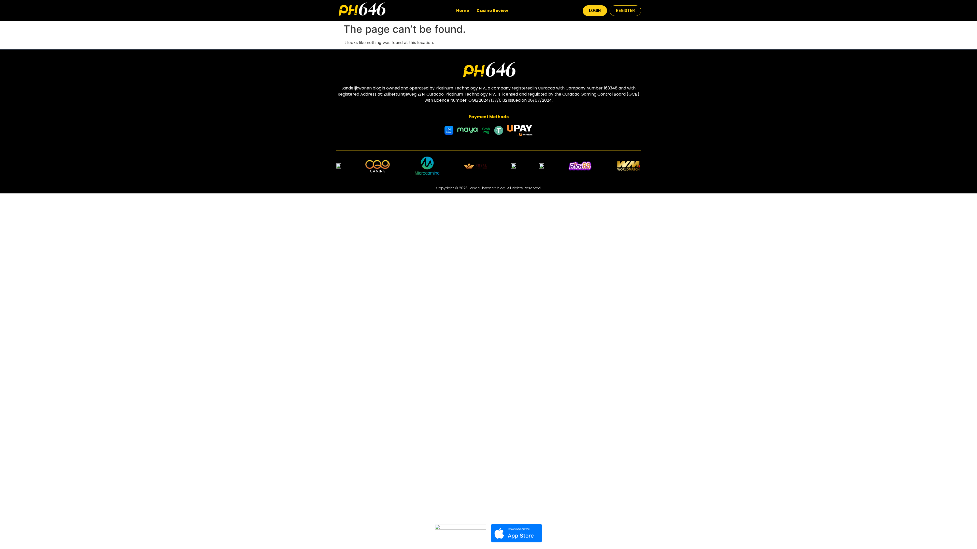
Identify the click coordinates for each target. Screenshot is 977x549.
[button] (493, 11)
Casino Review (492, 10)
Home (462, 10)
